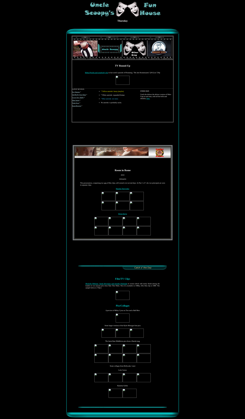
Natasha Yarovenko (122, 189)
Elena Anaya (122, 214)
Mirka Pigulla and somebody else (96, 73)
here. (148, 98)
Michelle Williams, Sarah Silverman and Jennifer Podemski (106, 284)
